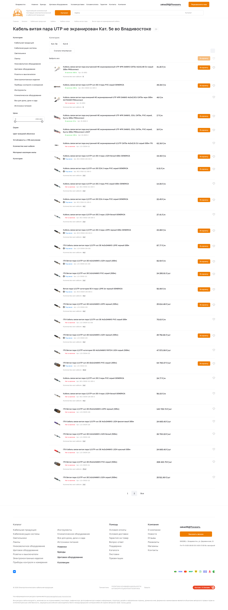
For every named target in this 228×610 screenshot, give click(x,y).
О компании (154, 529)
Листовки (114, 554)
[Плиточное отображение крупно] (197, 51)
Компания (153, 524)
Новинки (62, 546)
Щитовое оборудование (24, 69)
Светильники (20, 53)
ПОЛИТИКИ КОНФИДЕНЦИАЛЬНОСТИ (126, 586)
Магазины (153, 546)
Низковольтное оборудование (27, 64)
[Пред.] (121, 493)
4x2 (84, 252)
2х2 (84, 175)
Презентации (116, 558)
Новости (152, 534)
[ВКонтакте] (15, 572)
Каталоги (114, 550)
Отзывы (152, 538)
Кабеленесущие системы (25, 48)
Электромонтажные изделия (27, 79)
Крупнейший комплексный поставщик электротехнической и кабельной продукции (38, 13)
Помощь (113, 524)
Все (142, 493)
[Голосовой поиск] (196, 13)
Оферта (147, 587)
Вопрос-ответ (116, 542)
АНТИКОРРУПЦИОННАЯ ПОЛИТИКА (125, 588)
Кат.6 (65, 44)
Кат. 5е (54, 44)
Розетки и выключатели (24, 74)
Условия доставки (118, 534)
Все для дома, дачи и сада (25, 100)
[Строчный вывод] (207, 51)
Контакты (153, 550)
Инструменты (20, 90)
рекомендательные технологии (59, 596)
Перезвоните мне (199, 4)
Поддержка (115, 546)
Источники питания (22, 106)
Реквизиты (153, 542)
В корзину (204, 67)
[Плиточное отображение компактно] (202, 51)
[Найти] (200, 12)
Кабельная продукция (24, 43)
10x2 (84, 370)
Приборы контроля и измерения (28, 85)
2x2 (84, 280)
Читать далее (126, 603)
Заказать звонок (196, 534)
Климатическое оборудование (27, 95)
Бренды (61, 552)
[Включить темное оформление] (214, 4)
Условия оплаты (117, 529)
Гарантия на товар (118, 538)
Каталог (17, 524)
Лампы (17, 58)
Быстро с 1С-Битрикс (202, 587)
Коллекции (63, 562)
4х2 (84, 206)
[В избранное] (214, 58)
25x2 (84, 469)
